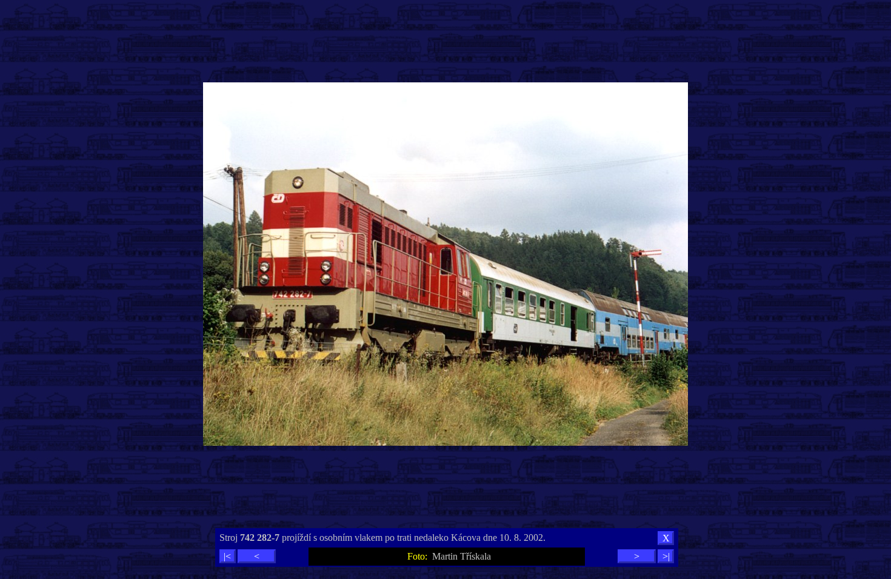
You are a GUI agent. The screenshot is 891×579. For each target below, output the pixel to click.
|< (227, 556)
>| (666, 556)
